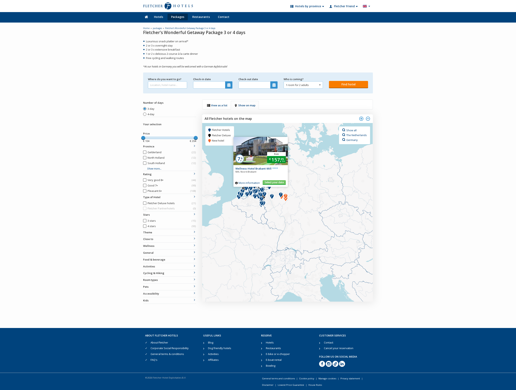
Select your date (274, 182)
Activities (213, 354)
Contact (223, 17)
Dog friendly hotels (219, 348)
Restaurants (201, 17)
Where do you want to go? (164, 79)
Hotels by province (308, 6)
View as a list (219, 105)
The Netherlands (356, 135)
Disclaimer (268, 384)
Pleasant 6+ (172, 191)
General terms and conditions (278, 378)
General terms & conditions (167, 354)
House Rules (315, 384)
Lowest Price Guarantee (291, 384)
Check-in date (202, 79)
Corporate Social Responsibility (170, 348)
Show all (351, 130)
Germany (352, 139)
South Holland (172, 163)
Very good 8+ (172, 180)
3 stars (172, 220)
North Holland (172, 157)
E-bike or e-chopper (278, 354)
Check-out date (248, 79)
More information (249, 183)
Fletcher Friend (344, 6)
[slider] (143, 138)
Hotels (158, 17)
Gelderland (172, 152)
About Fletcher (159, 342)
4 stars (172, 226)
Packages (177, 17)
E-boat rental (274, 360)
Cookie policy (306, 378)
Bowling (270, 365)
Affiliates (213, 360)
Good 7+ (172, 185)
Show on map (246, 105)
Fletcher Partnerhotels (172, 208)
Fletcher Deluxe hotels (172, 203)
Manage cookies (327, 378)
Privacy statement (350, 378)
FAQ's (154, 360)
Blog (210, 342)
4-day (151, 114)
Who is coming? (294, 79)
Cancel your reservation (338, 348)
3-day (151, 109)
